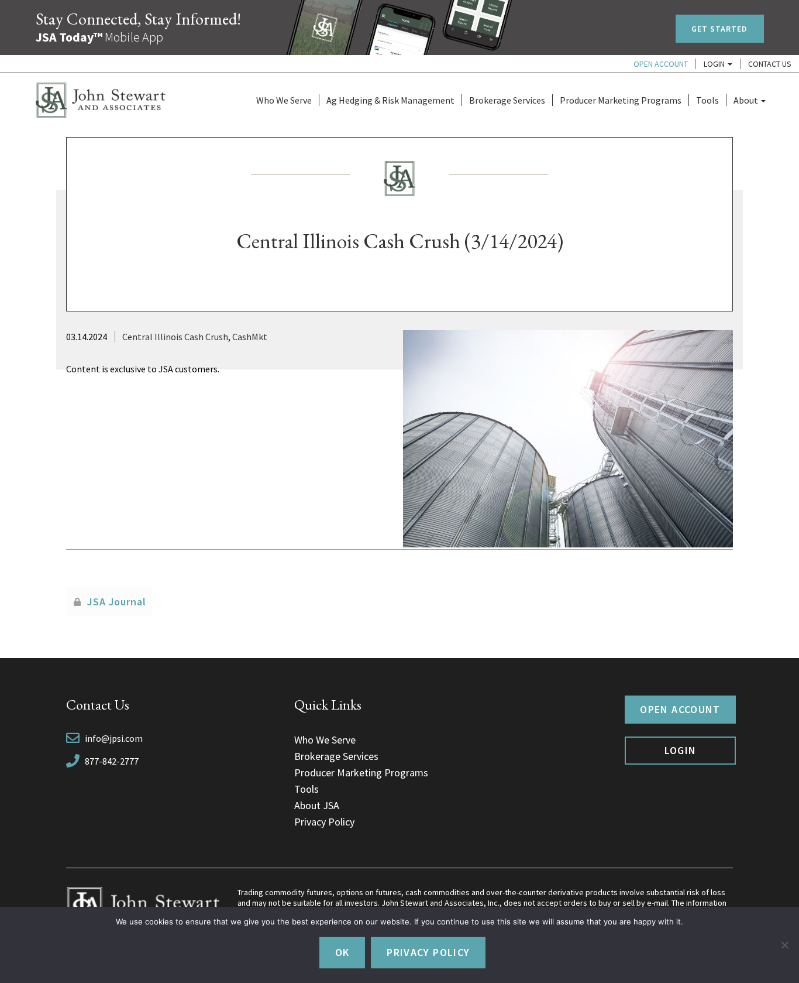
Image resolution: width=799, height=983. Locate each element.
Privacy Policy (324, 821)
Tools (707, 100)
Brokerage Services (507, 100)
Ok (342, 952)
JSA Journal (116, 601)
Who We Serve (284, 100)
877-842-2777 (112, 761)
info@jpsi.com (114, 738)
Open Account (660, 64)
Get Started (719, 28)
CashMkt (249, 336)
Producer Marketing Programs (620, 100)
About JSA (316, 805)
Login (715, 64)
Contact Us (769, 64)
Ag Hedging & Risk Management (390, 100)
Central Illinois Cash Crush (175, 336)
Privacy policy (428, 952)
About (746, 100)
